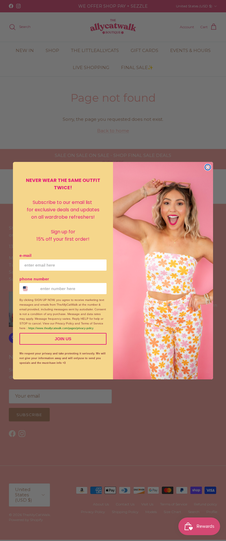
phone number (34, 279)
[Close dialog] (208, 167)
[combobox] (28, 288)
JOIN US (63, 338)
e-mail (25, 255)
